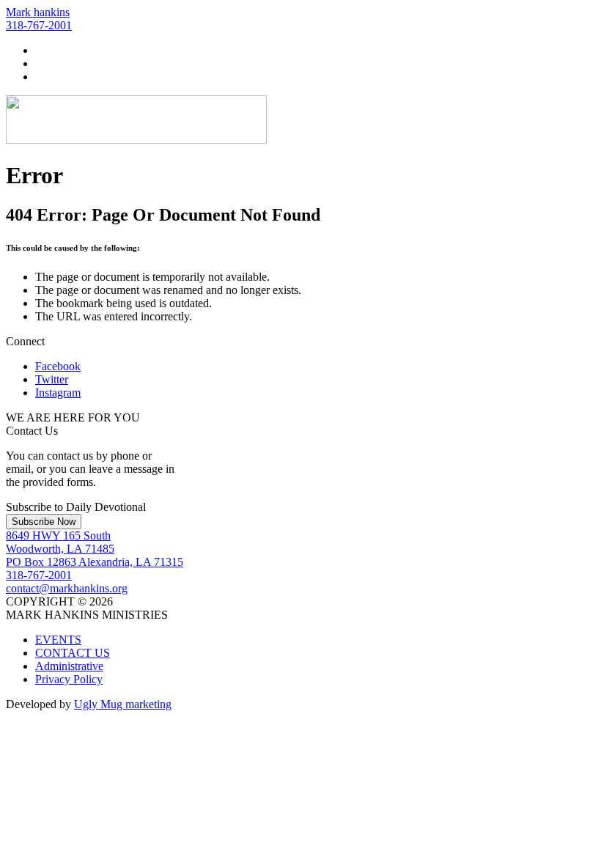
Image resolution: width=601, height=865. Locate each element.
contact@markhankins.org (67, 588)
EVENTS (58, 639)
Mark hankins (38, 12)
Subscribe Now (43, 521)
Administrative (69, 666)
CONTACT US (72, 653)
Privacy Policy (69, 679)
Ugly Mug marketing (123, 704)
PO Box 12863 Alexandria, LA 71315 (94, 562)
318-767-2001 (39, 25)
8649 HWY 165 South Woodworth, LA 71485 (60, 542)
